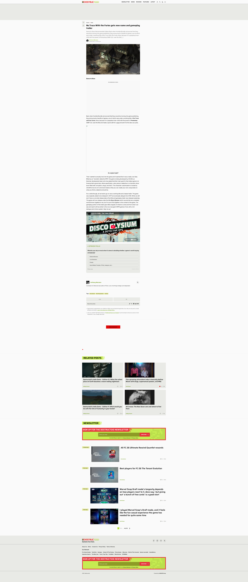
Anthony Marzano (93, 40)
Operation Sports (86, 554)
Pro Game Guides (86, 552)
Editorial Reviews (94, 256)
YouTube (106, 293)
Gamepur (100, 552)
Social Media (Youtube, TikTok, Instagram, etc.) (101, 265)
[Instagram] (137, 282)
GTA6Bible (124, 554)
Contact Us (95, 546)
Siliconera (124, 552)
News (133, 2)
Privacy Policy (135, 437)
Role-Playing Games (99, 293)
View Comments (113, 327)
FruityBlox (111, 554)
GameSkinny (152, 552)
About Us (84, 546)
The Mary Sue (95, 554)
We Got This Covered (133, 552)
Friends (91, 262)
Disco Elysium (92, 293)
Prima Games (118, 552)
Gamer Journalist (144, 552)
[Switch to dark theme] (162, 2)
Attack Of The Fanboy (108, 552)
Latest (153, 2)
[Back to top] (82, 349)
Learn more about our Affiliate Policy (106, 310)
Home (87, 22)
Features (146, 2)
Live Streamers (93, 259)
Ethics (89, 546)
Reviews (139, 2)
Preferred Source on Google (112, 312)
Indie (92, 22)
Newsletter (126, 2)
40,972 (126, 528)
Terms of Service (126, 437)
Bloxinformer (118, 554)
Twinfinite (94, 552)
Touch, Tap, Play (103, 554)
